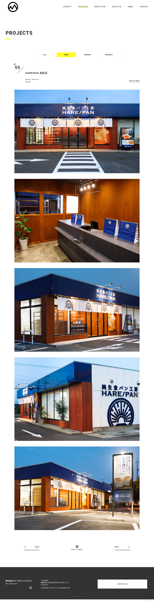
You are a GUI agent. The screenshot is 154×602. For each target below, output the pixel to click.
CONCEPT (67, 7)
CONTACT (144, 7)
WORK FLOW (99, 7)
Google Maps (44, 584)
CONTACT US (122, 584)
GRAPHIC (87, 55)
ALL (45, 55)
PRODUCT (109, 55)
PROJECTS (83, 7)
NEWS (130, 7)
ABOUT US (116, 7)
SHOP (66, 55)
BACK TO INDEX (134, 81)
